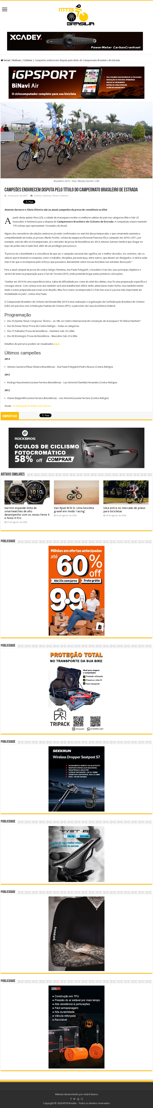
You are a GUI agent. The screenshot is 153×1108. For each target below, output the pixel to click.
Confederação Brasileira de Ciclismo (31, 406)
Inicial (6, 60)
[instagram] (81, 1099)
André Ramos (91, 1094)
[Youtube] (78, 1099)
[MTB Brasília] (76, 14)
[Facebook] (71, 1099)
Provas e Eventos (60, 196)
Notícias (16, 60)
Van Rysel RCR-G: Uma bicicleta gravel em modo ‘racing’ (74, 509)
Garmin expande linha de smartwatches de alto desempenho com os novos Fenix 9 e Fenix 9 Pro (26, 513)
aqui (56, 343)
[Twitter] (74, 1099)
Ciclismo (27, 60)
